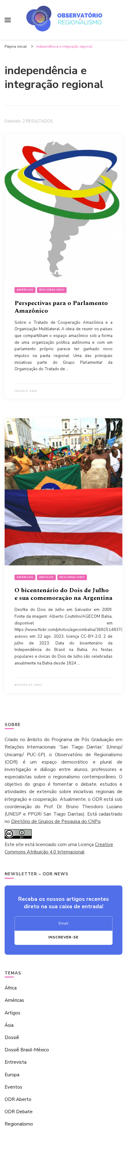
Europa (12, 1075)
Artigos (46, 577)
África (11, 988)
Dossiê (12, 1037)
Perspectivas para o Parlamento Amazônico (61, 307)
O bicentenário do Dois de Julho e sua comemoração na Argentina (63, 594)
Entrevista (16, 1062)
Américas (25, 289)
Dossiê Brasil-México (27, 1050)
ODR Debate (19, 1112)
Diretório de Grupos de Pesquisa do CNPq (55, 821)
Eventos (13, 1087)
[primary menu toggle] (8, 20)
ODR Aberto (18, 1099)
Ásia (9, 1025)
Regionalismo (51, 289)
